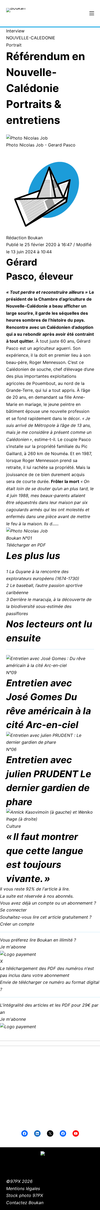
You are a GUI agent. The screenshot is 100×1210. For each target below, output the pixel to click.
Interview (15, 30)
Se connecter (13, 910)
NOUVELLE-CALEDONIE (30, 37)
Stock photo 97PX (24, 1195)
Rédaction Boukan (24, 237)
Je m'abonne (13, 946)
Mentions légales (23, 1188)
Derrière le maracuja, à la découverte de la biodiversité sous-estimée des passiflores (48, 606)
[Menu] (91, 13)
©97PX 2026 (19, 1181)
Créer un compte (17, 924)
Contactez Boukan (24, 1202)
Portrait (14, 45)
